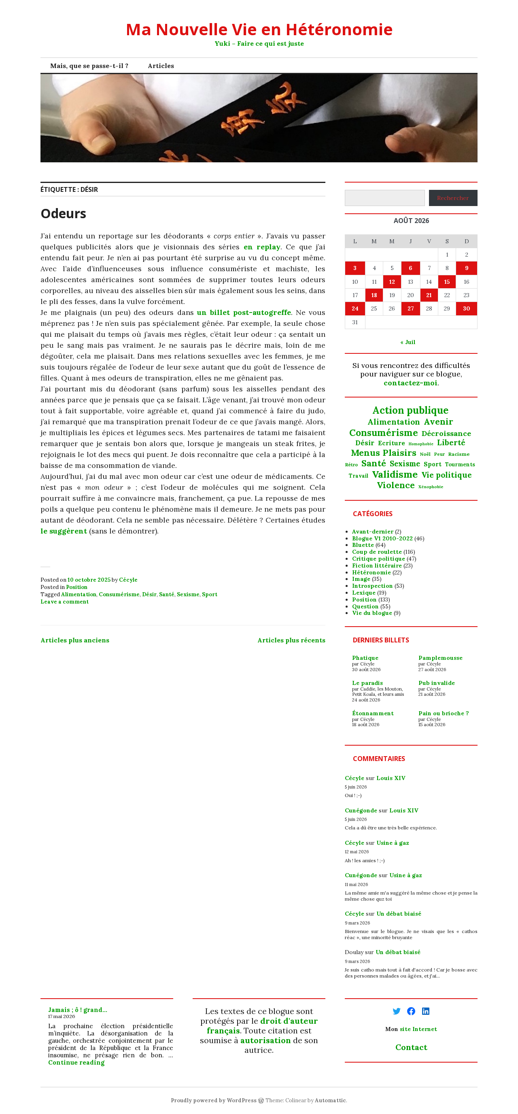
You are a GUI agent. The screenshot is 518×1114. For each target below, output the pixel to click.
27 (411, 308)
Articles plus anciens (74, 640)
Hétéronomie (371, 572)
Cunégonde (361, 810)
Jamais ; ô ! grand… (77, 1010)
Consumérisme (119, 594)
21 (429, 295)
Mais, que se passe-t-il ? (89, 66)
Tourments (460, 464)
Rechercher (453, 198)
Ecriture (391, 443)
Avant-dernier (372, 531)
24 (355, 308)
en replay (262, 246)
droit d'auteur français (262, 1025)
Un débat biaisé (398, 913)
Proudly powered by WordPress (214, 1100)
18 (374, 295)
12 (392, 281)
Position (76, 587)
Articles (161, 66)
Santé (166, 594)
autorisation (265, 1040)
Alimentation (78, 594)
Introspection (372, 585)
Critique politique (378, 558)
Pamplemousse (440, 657)
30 (466, 308)
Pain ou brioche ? (443, 713)
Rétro (351, 465)
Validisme (395, 474)
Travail (358, 476)
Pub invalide (436, 683)
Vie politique (446, 475)
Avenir (438, 422)
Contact (411, 1047)
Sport (209, 594)
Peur (439, 454)
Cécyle (128, 579)
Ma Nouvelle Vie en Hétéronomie (259, 29)
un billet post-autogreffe (244, 312)
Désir (149, 594)
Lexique (364, 592)
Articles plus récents (291, 640)
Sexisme (188, 594)
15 (447, 281)
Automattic (330, 1100)
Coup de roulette (377, 551)
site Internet (418, 1029)
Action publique (410, 411)
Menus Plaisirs (383, 452)
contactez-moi (410, 382)
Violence (396, 485)
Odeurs (63, 213)
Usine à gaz (392, 842)
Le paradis (367, 683)
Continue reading (76, 1062)
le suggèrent (63, 531)
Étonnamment (373, 713)
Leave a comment (64, 601)
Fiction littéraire (377, 565)
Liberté (451, 442)
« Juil (408, 342)
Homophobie (421, 444)
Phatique (365, 657)
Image (361, 579)
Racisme (459, 454)
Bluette (363, 544)
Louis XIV (390, 778)
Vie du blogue (372, 613)
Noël (425, 454)
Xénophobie (431, 487)
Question (365, 606)
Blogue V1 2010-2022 (382, 538)
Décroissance (446, 433)
